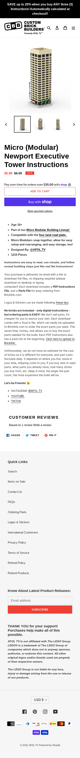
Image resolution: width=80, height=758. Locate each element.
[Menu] (73, 28)
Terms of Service (18, 552)
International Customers (23, 532)
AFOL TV (33, 745)
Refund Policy (16, 562)
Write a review (42, 425)
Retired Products (18, 573)
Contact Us (15, 491)
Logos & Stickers (19, 522)
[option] (22, 124)
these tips (62, 302)
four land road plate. (53, 235)
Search (12, 471)
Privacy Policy (17, 542)
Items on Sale (16, 481)
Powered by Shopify (49, 745)
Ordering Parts (17, 512)
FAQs (11, 501)
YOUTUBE (18, 396)
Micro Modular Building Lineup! (48, 230)
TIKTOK (16, 401)
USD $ (38, 699)
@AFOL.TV (35, 390)
